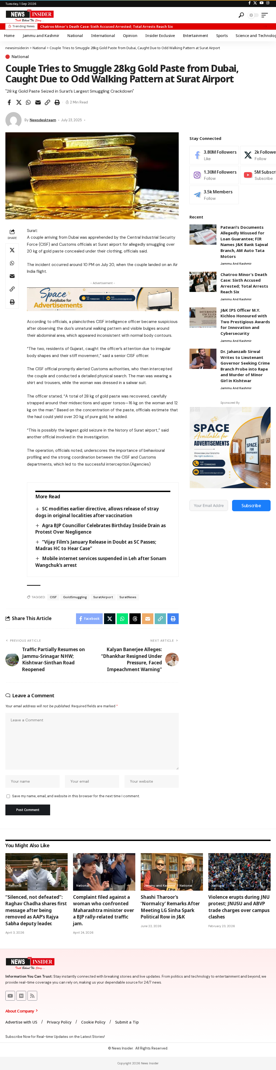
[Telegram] (214, 195)
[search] (241, 15)
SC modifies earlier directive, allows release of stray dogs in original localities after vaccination (97, 512)
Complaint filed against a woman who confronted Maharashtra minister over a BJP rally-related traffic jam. (103, 910)
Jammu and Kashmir (235, 263)
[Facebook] (249, 3)
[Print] (57, 102)
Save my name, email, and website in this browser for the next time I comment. (76, 796)
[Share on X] (19, 102)
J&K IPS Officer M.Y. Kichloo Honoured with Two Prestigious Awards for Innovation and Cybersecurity (245, 321)
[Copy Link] (47, 102)
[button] (265, 26)
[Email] (38, 102)
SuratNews (127, 597)
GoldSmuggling (75, 597)
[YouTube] (261, 3)
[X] (255, 3)
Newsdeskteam (43, 120)
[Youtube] (10, 996)
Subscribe (251, 506)
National (20, 57)
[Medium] (21, 996)
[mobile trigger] (266, 15)
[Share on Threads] (135, 618)
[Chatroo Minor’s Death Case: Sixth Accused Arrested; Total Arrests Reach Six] (202, 282)
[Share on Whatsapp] (28, 102)
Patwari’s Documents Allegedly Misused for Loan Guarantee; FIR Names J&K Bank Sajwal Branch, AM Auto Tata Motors (244, 241)
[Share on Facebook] (9, 102)
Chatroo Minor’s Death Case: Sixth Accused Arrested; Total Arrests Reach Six (106, 26)
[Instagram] (268, 3)
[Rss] (32, 996)
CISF (53, 597)
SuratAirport (103, 597)
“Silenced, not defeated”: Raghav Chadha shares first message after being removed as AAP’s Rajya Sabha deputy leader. (36, 910)
